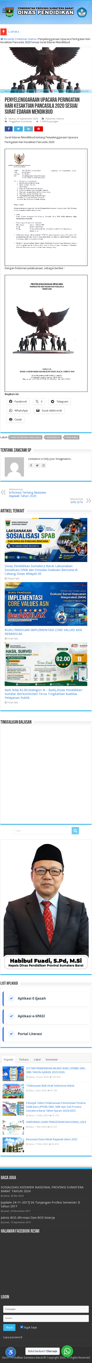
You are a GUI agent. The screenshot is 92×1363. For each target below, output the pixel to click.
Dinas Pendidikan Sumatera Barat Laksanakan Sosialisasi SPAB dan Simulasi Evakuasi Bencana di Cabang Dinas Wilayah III (41, 570)
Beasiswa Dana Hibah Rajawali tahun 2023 (51, 1139)
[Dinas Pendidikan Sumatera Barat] (46, 11)
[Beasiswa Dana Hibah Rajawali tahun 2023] (13, 1144)
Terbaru (24, 1059)
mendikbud (53, 437)
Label (37, 1059)
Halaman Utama (26, 39)
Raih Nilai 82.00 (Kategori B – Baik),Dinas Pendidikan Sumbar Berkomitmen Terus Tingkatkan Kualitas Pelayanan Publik (43, 694)
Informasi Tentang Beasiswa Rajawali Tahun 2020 (27, 493)
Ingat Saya (30, 1327)
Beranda (8, 39)
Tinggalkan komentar (20, 121)
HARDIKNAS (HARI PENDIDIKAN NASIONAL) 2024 (56, 1122)
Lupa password (12, 1337)
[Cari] (75, 830)
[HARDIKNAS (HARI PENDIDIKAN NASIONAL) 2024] (13, 1127)
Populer (8, 1059)
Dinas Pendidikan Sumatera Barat (22, 1357)
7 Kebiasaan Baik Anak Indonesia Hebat (50, 1085)
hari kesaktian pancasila (26, 437)
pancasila (72, 437)
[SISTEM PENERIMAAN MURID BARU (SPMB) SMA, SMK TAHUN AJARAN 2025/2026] (13, 1074)
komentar (52, 1059)
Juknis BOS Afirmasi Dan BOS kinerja (28, 1218)
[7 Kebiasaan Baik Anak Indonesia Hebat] (13, 1091)
